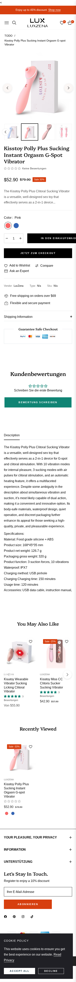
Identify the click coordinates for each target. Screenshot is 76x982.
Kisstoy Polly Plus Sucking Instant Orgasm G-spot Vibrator (16, 790)
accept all (19, 971)
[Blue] (16, 225)
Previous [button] (7, 88)
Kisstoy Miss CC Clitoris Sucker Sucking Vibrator (51, 683)
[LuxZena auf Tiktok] (32, 916)
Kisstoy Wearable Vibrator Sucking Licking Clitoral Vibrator (16, 685)
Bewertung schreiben (38, 402)
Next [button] (68, 88)
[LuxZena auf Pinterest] (15, 916)
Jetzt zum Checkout (38, 253)
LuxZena (9, 674)
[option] (38, 86)
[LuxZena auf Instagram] (24, 916)
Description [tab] (12, 435)
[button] (12, 168)
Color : (12, 217)
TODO (8, 35)
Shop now (54, 9)
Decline (51, 971)
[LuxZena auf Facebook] (6, 916)
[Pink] (8, 225)
